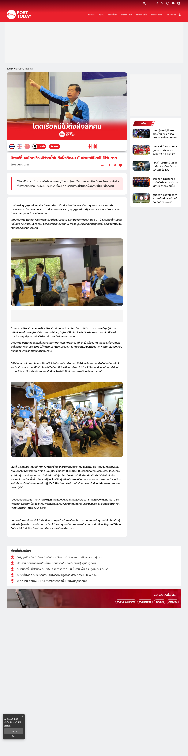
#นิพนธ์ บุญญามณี (126, 601)
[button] (179, 14)
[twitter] (115, 165)
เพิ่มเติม (7, 725)
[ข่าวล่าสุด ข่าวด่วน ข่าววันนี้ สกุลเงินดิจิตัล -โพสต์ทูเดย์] (19, 14)
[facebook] (109, 165)
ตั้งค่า (14, 736)
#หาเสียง (160, 601)
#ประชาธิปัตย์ (145, 601)
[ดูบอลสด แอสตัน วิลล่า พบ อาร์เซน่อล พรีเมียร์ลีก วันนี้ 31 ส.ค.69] (141, 198)
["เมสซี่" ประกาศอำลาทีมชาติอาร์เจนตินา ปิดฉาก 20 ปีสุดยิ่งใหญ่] (141, 166)
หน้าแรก (10, 68)
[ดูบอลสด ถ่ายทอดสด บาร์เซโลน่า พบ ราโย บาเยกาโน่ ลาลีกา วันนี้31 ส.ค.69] (141, 182)
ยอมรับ (14, 731)
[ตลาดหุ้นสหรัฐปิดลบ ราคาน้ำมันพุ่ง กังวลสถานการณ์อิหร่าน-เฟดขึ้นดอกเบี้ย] (141, 133)
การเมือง (19, 68)
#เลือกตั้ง (172, 601)
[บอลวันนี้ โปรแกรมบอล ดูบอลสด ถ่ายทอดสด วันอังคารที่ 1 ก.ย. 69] (141, 150)
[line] (120, 165)
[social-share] (157, 3)
